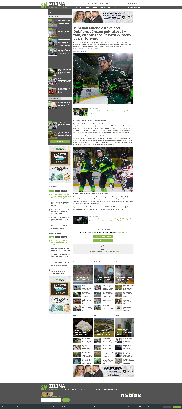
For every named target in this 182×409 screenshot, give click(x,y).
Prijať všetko (177, 407)
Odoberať (101, 210)
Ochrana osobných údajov (146, 407)
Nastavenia (167, 407)
